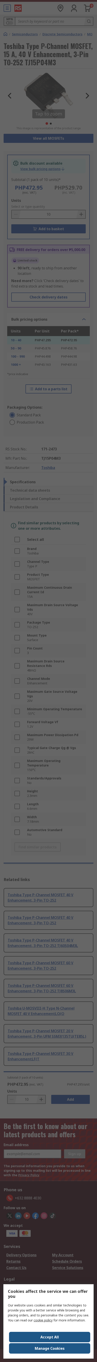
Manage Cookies (50, 1348)
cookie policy (43, 1320)
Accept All (49, 1337)
